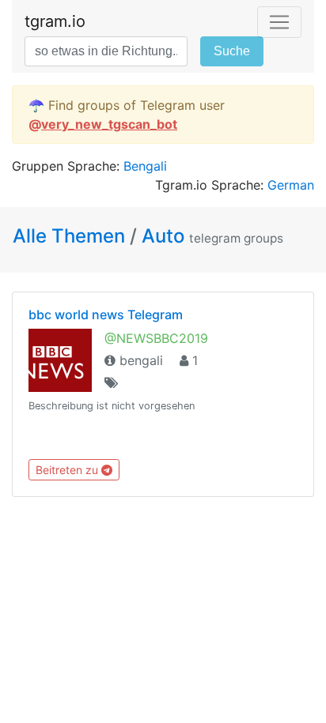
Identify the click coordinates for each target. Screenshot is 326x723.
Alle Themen (71, 235)
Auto (163, 235)
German (290, 185)
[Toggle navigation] (279, 22)
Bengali (145, 166)
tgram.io (55, 21)
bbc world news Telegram (105, 314)
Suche (232, 51)
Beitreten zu (68, 469)
